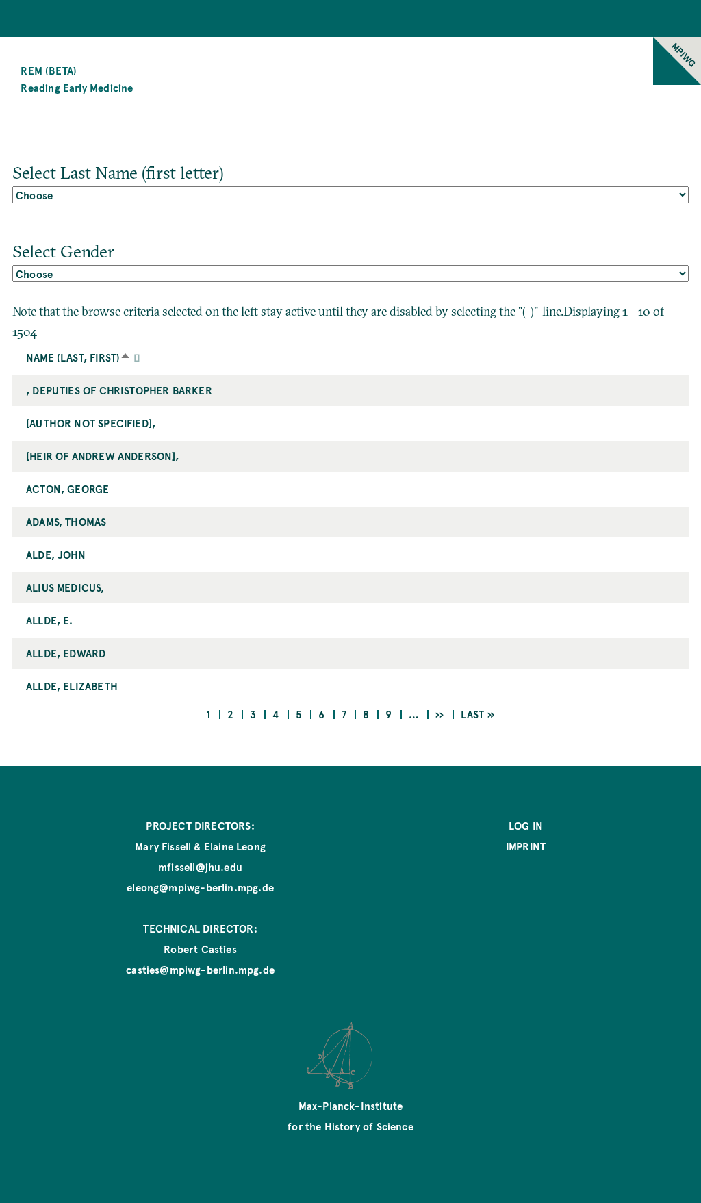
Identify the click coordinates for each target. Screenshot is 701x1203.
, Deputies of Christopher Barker (119, 390)
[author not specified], (90, 423)
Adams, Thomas (66, 521)
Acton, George (67, 488)
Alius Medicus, (65, 587)
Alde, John (56, 554)
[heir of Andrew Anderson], (102, 455)
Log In (526, 825)
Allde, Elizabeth (72, 686)
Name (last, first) (79, 357)
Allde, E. (49, 620)
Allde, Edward (65, 653)
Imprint (526, 846)
